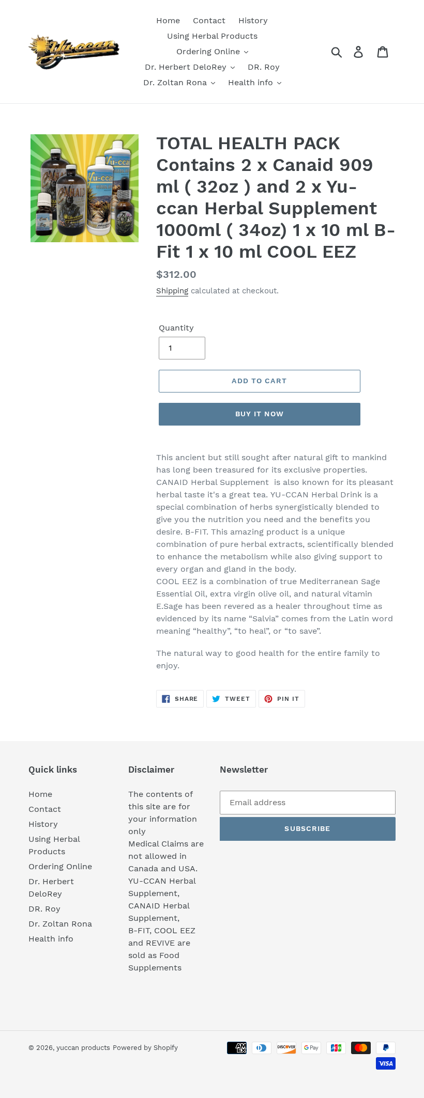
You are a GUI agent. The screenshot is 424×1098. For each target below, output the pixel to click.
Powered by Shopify (145, 1048)
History (43, 824)
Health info (50, 939)
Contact (44, 809)
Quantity (176, 328)
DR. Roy (44, 909)
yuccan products (83, 1048)
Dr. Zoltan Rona (60, 924)
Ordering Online (60, 866)
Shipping (172, 290)
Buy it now (259, 414)
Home (40, 794)
